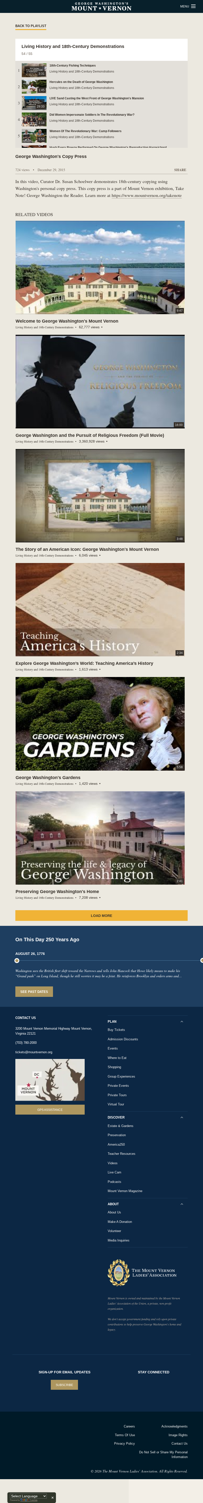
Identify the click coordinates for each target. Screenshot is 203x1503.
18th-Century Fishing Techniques (73, 65)
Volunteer (114, 1231)
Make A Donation (120, 1222)
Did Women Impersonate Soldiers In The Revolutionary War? (92, 114)
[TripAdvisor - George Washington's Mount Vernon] (27, 1433)
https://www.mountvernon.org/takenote (147, 195)
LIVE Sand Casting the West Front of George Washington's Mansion (97, 98)
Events (113, 1048)
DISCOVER (116, 1117)
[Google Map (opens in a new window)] (50, 1080)
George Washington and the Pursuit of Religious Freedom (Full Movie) (90, 435)
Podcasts (114, 1182)
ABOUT (113, 1204)
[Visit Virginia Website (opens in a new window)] (54, 1433)
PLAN (112, 1021)
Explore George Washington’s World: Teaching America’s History (84, 663)
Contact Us (180, 1443)
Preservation (117, 1135)
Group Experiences (121, 1076)
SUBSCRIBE (64, 1385)
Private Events (118, 1086)
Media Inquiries (118, 1240)
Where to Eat (117, 1058)
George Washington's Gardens (48, 777)
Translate (33, 1500)
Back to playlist (30, 26)
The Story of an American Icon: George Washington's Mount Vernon (87, 549)
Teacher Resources (121, 1154)
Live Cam (114, 1172)
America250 (116, 1144)
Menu (185, 6)
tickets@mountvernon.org (33, 1052)
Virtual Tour (116, 1104)
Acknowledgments (174, 1426)
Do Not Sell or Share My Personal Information (163, 1454)
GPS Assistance (50, 1110)
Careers (129, 1426)
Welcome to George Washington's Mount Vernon (67, 321)
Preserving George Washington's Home (57, 891)
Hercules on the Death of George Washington (81, 82)
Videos (113, 1163)
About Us (114, 1212)
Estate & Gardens (120, 1126)
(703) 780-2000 (26, 1043)
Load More (101, 916)
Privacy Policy (124, 1443)
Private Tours (117, 1095)
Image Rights (178, 1435)
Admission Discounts (123, 1039)
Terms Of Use (125, 1435)
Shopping (114, 1067)
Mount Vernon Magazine (125, 1191)
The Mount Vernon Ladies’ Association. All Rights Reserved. (145, 1471)
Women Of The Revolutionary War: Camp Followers (86, 131)
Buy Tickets (116, 1030)
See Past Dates (34, 992)
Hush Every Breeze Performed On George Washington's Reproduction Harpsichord (108, 147)
